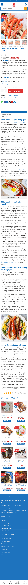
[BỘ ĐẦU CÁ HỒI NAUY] (21, 453)
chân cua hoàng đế (7, 97)
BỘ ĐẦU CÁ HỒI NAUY (21, 461)
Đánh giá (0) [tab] (5, 116)
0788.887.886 (17, 505)
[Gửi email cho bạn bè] (9, 102)
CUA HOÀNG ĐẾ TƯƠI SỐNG (21, 416)
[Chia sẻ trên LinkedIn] (14, 102)
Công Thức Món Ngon (6, 525)
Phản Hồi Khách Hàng (6, 528)
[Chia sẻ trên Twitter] (7, 102)
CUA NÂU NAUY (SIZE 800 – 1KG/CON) (21, 486)
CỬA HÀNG (10, 46)
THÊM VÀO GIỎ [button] (7, 420)
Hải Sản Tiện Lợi (5, 549)
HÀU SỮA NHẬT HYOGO (7, 415)
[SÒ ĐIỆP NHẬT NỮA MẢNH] (21, 430)
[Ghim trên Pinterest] (12, 102)
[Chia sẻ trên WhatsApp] (2, 102)
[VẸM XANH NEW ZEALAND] (7, 430)
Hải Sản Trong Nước (6, 538)
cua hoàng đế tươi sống (19, 122)
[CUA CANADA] (7, 453)
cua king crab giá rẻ (12, 99)
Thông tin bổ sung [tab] (6, 114)
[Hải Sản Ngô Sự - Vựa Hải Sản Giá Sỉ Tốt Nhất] (14, 4)
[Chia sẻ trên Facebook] (5, 102)
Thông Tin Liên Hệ (5, 530)
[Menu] (2, 4)
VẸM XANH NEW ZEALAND (7, 439)
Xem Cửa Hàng (5, 523)
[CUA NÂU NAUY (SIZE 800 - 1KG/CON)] (21, 477)
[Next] (25, 26)
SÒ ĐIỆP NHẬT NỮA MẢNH (20, 439)
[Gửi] (25, 8)
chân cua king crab (15, 97)
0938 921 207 (16, 87)
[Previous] (3, 26)
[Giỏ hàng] (26, 4)
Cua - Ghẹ (8, 95)
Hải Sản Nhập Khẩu (19, 46)
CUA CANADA (7, 461)
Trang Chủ (3, 520)
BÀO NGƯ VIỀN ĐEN (7, 485)
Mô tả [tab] (3, 112)
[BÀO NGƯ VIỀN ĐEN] (7, 477)
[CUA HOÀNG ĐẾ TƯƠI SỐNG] (21, 407)
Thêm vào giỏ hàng (15, 91)
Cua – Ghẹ (3, 544)
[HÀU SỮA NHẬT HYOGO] (7, 407)
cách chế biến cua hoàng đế (8, 262)
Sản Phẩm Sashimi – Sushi (7, 546)
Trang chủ (4, 46)
